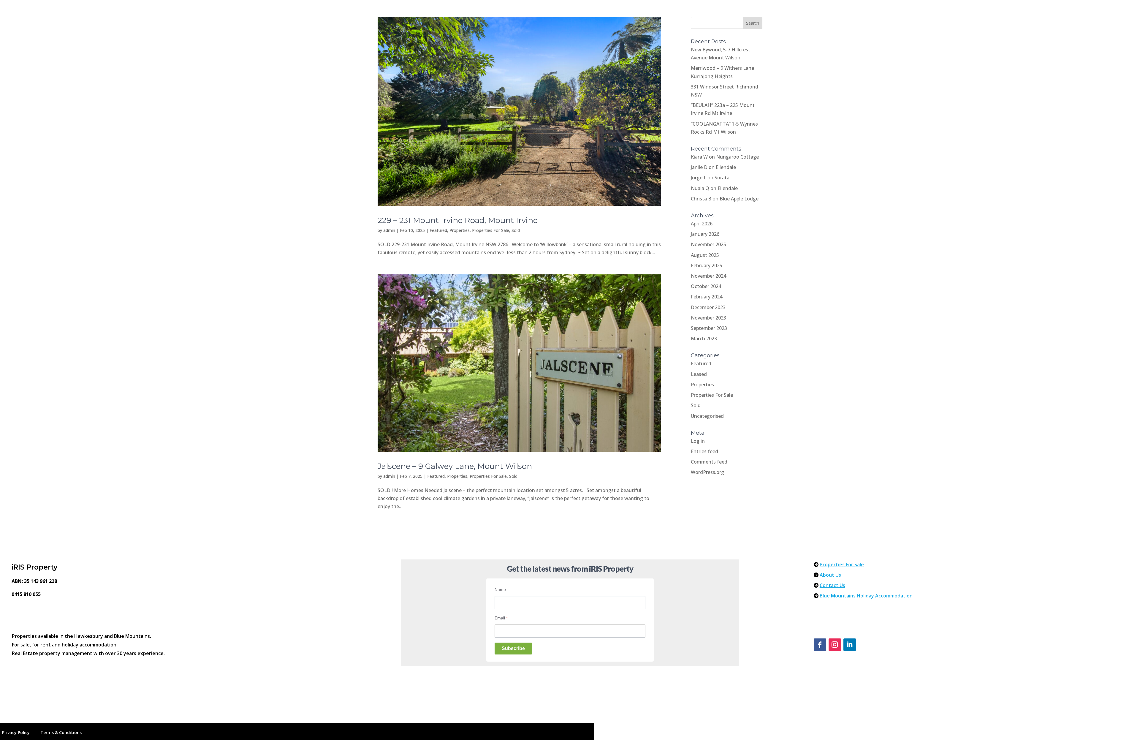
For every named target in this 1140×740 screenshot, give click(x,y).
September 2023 (709, 328)
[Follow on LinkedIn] (849, 644)
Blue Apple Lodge (739, 198)
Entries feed (704, 451)
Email (501, 618)
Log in (698, 441)
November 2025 (708, 244)
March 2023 (704, 338)
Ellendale (726, 167)
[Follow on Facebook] (820, 644)
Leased (699, 374)
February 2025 (706, 265)
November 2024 (708, 276)
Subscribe (513, 648)
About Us (830, 575)
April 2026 (701, 223)
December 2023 (708, 307)
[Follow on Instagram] (835, 644)
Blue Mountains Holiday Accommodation (866, 595)
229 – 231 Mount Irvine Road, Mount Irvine (458, 220)
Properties (459, 230)
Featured (438, 230)
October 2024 (706, 286)
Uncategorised (707, 416)
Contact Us (832, 585)
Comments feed (709, 461)
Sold (516, 230)
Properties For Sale (490, 230)
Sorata (722, 177)
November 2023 (708, 317)
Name (500, 589)
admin (389, 230)
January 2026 (705, 234)
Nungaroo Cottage (737, 157)
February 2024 (706, 296)
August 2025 (705, 255)
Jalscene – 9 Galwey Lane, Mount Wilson (455, 466)
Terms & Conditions (61, 732)
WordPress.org (707, 472)
